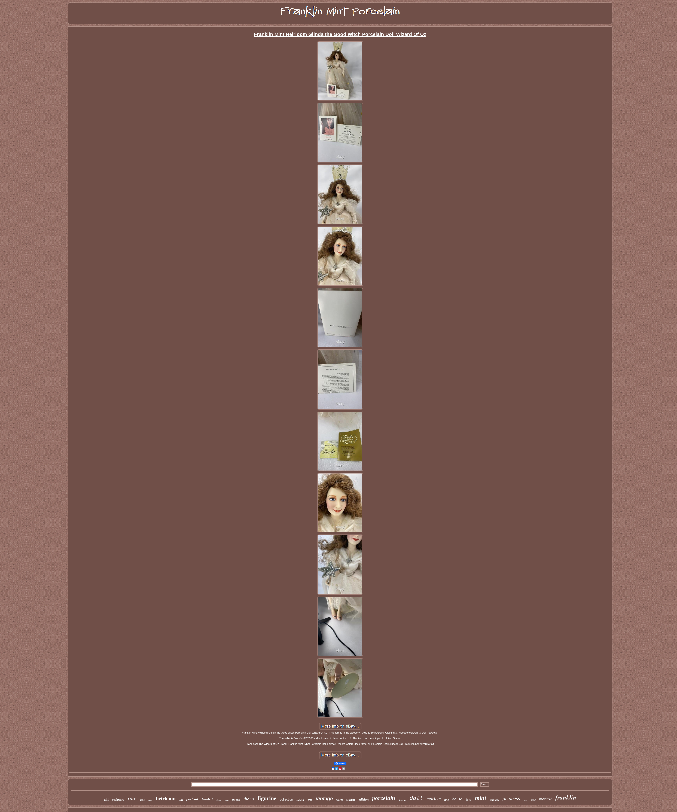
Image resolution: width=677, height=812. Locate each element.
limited (207, 799)
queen (236, 799)
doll (416, 798)
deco (468, 799)
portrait (192, 799)
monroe (545, 799)
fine (446, 799)
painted (300, 800)
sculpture (118, 799)
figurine (267, 798)
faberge (402, 800)
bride (150, 800)
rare (132, 798)
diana (249, 798)
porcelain (383, 798)
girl (106, 799)
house (457, 799)
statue (218, 800)
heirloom (166, 798)
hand (533, 800)
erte (309, 799)
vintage (324, 798)
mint (480, 798)
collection (286, 799)
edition (363, 799)
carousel (494, 799)
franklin (565, 797)
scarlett (350, 799)
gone (142, 800)
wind (339, 799)
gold (181, 800)
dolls (525, 800)
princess (511, 798)
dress (227, 800)
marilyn (433, 798)
